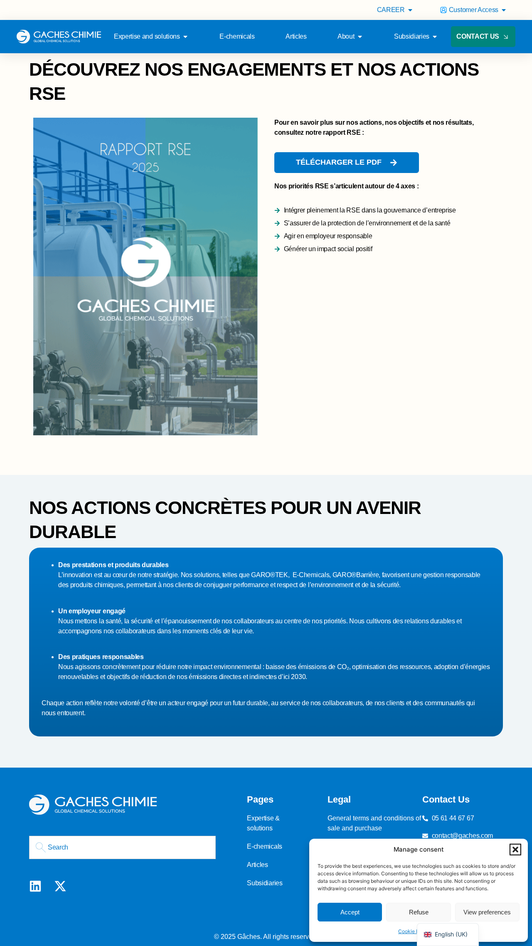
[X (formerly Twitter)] (60, 886)
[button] (515, 849)
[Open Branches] (434, 36)
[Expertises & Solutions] (185, 36)
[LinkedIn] (35, 886)
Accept (350, 912)
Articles (257, 864)
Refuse (419, 912)
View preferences (487, 912)
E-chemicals (264, 846)
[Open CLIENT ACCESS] (503, 10)
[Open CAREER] (410, 10)
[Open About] (360, 36)
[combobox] (122, 847)
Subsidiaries (264, 883)
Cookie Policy (414, 931)
